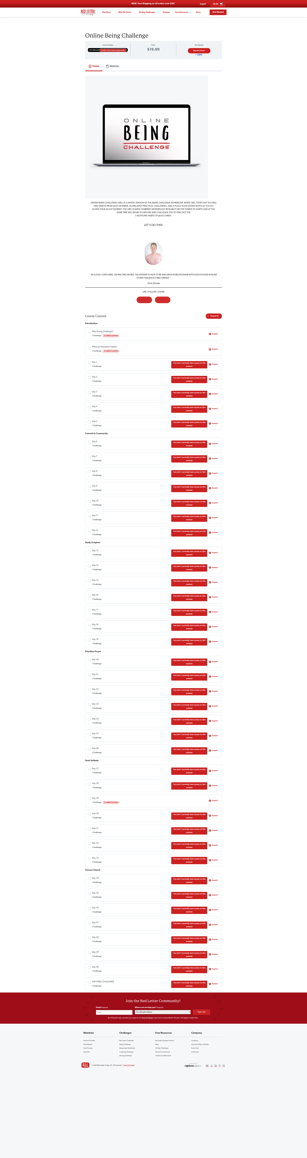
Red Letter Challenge (126, 1040)
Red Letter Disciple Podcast (164, 1040)
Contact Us (195, 1052)
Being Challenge (125, 1044)
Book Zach (195, 1048)
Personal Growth (89, 1040)
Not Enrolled (94, 50)
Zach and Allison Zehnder (200, 1044)
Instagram (162, 300)
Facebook (144, 300)
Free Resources (181, 12)
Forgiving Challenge (126, 1052)
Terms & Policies (147, 1018)
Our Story (106, 12)
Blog (157, 1044)
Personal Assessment (162, 1052)
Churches (86, 1052)
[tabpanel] (153, 190)
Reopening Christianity (127, 1048)
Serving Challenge (125, 1055)
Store (198, 12)
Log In (199, 55)
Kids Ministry (87, 1044)
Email (102, 1007)
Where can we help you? (149, 1007)
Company (194, 1040)
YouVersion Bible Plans (163, 1055)
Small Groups (88, 1048)
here (185, 1018)
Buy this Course (199, 50)
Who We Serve (124, 12)
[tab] (94, 66)
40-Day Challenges (147, 12)
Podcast (166, 12)
